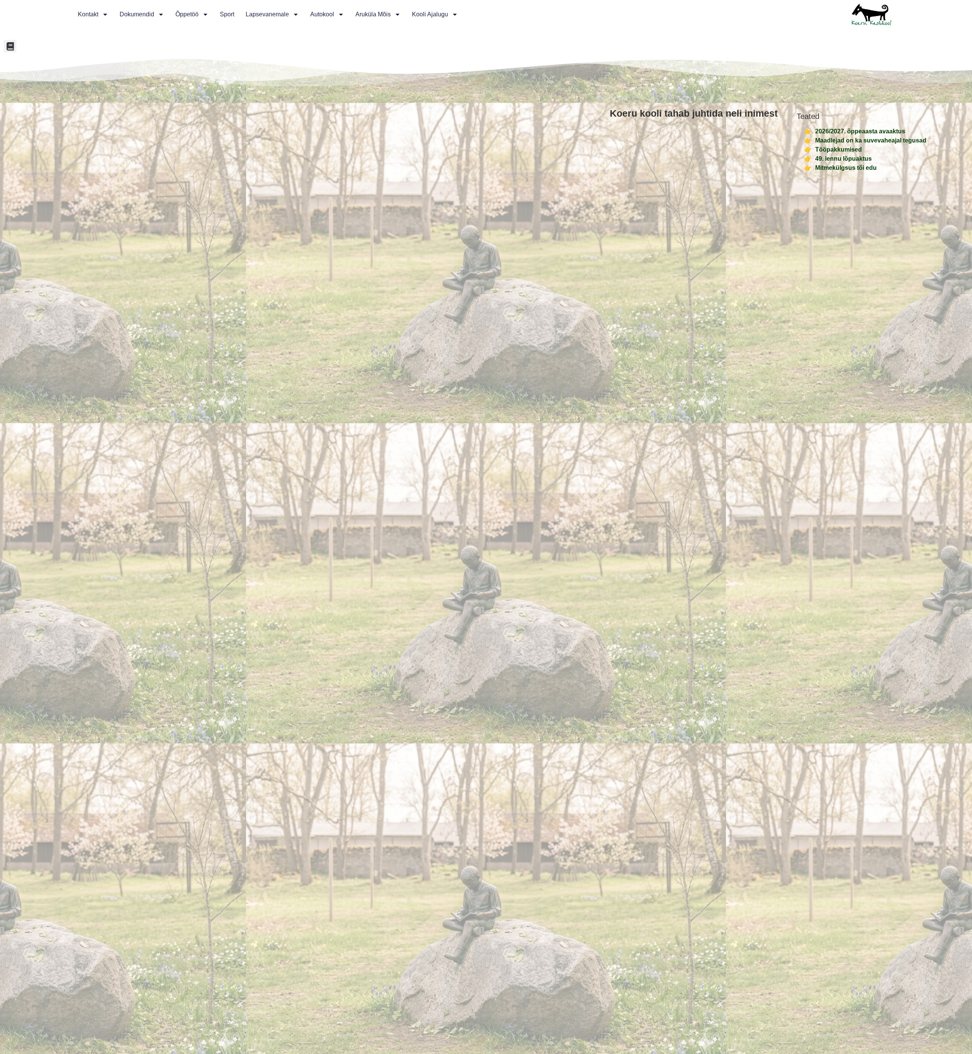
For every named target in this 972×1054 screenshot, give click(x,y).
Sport (227, 14)
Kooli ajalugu (430, 14)
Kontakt (88, 14)
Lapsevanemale (267, 14)
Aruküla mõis (373, 14)
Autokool (322, 14)
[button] (10, 46)
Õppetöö (187, 14)
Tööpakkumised (838, 149)
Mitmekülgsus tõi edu (846, 168)
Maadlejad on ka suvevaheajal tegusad (870, 140)
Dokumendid (137, 14)
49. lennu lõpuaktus (843, 158)
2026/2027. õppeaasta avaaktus (860, 131)
